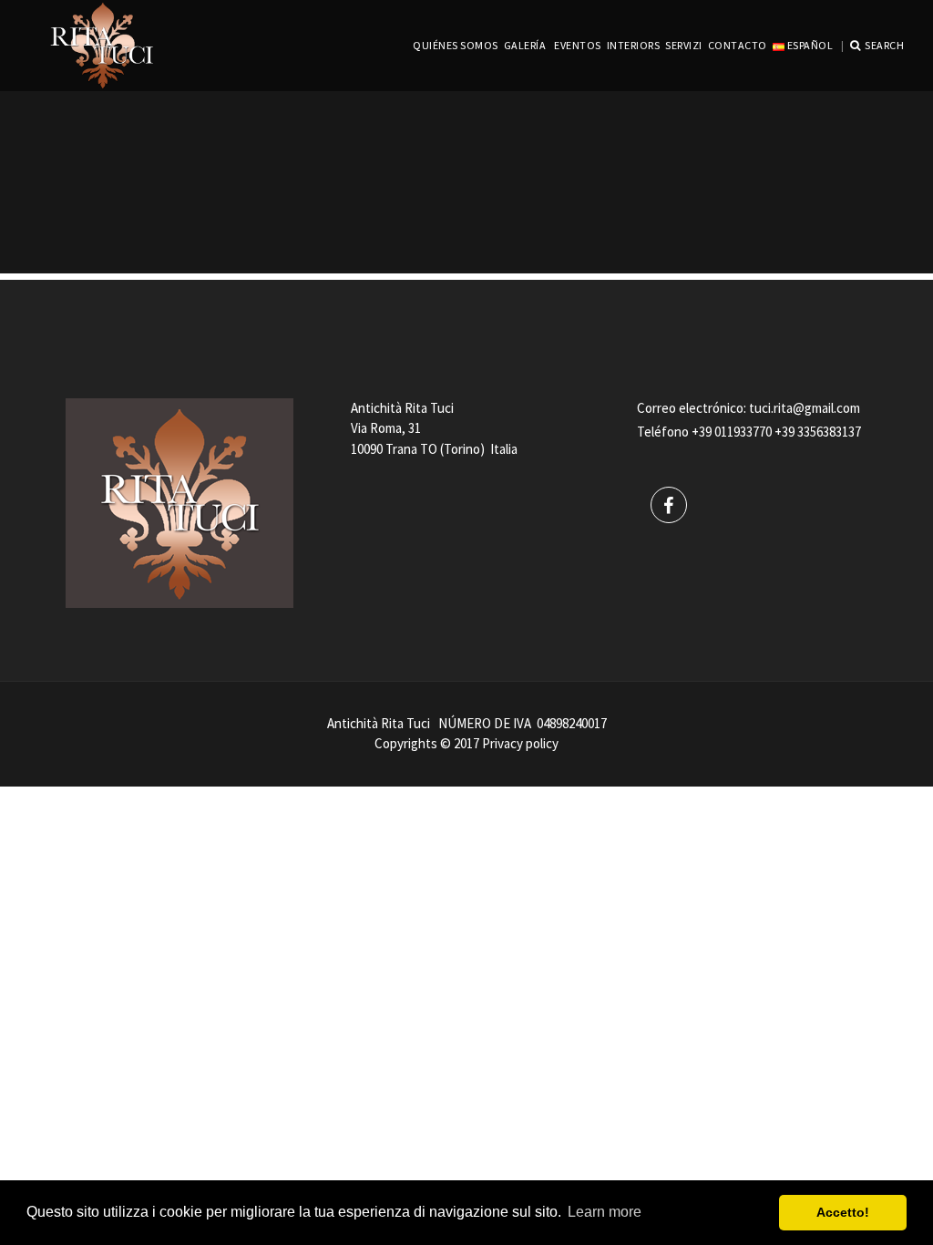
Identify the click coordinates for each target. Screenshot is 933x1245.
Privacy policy (520, 743)
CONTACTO (737, 45)
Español (808, 45)
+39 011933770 (732, 431)
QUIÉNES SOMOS (455, 45)
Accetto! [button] (842, 1212)
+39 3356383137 (817, 431)
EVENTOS (577, 45)
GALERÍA (525, 45)
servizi (683, 45)
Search (884, 45)
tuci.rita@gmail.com (804, 408)
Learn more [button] (604, 1211)
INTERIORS (634, 45)
